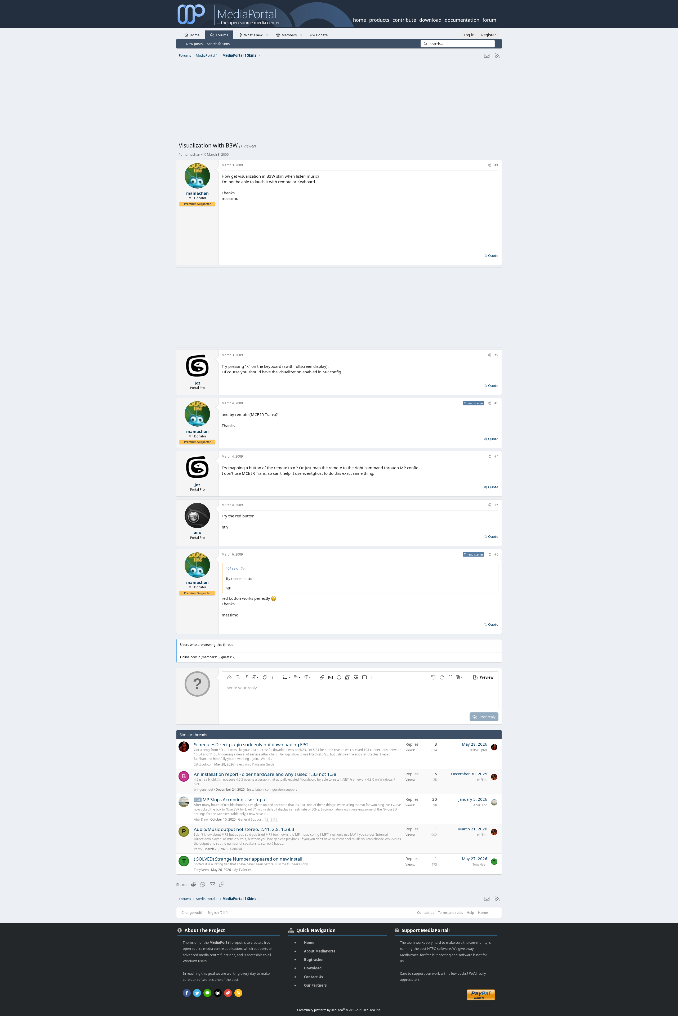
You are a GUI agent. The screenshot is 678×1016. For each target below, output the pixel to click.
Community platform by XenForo (339, 1010)
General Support (250, 819)
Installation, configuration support (272, 789)
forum (489, 19)
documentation (462, 19)
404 (197, 532)
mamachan (191, 154)
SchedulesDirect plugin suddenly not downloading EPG (251, 744)
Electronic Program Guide (255, 764)
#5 (496, 505)
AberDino (201, 819)
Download (313, 968)
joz (197, 383)
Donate (322, 35)
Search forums (218, 43)
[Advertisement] (338, 102)
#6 (496, 554)
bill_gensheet (203, 789)
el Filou (482, 779)
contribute (404, 19)
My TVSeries (242, 869)
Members (289, 35)
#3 (496, 403)
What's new (253, 35)
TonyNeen (201, 869)
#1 (496, 165)
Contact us (425, 912)
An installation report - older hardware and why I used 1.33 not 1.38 (265, 774)
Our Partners (315, 985)
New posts (194, 43)
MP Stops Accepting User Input (235, 799)
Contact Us (313, 976)
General (236, 849)
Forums (222, 35)
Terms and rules (450, 912)
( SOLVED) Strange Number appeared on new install (248, 859)
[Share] (489, 165)
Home (194, 35)
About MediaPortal (320, 951)
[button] (267, 34)
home (359, 19)
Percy (198, 849)
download (430, 19)
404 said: (232, 568)
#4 (496, 456)
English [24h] (217, 912)
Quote (493, 255)
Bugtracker (314, 959)
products (379, 19)
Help (470, 912)
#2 (496, 355)
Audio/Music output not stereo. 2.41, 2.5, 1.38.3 (244, 829)
